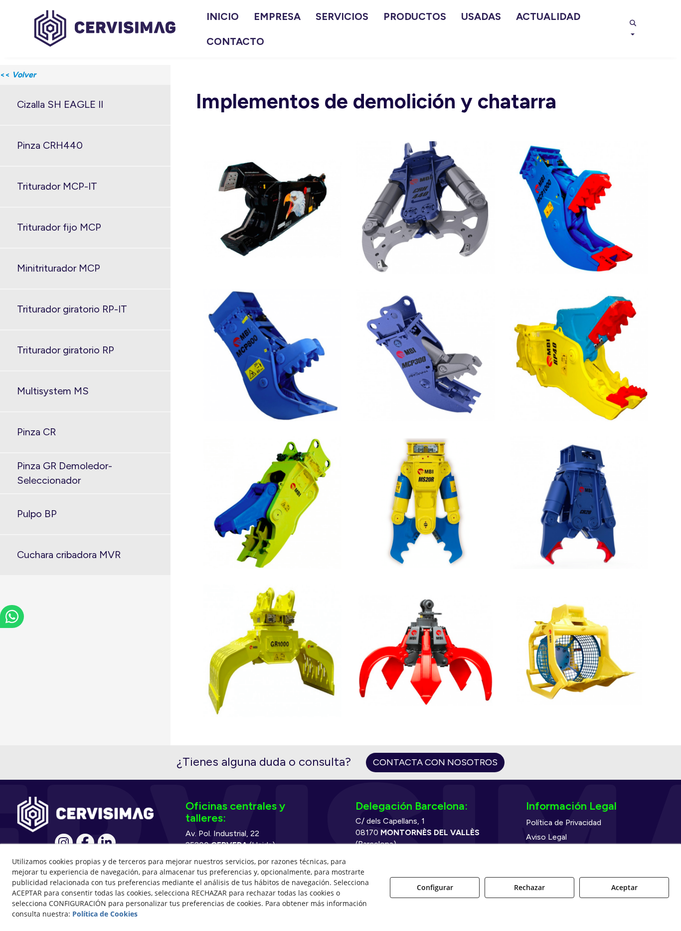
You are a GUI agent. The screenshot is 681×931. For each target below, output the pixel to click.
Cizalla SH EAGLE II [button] (60, 104)
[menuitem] (222, 16)
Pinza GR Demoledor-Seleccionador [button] (64, 473)
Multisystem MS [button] (53, 391)
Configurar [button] (435, 887)
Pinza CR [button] (36, 432)
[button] (105, 28)
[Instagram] (64, 843)
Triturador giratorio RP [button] (65, 350)
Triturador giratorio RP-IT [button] (72, 309)
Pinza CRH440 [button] (50, 145)
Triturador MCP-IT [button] (57, 186)
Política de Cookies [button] (105, 914)
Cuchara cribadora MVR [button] (69, 555)
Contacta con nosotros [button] (435, 762)
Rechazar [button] (529, 887)
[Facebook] (85, 843)
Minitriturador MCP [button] (58, 268)
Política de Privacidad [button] (563, 822)
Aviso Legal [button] (546, 837)
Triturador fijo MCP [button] (59, 227)
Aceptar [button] (624, 887)
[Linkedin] (107, 843)
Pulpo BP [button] (37, 514)
